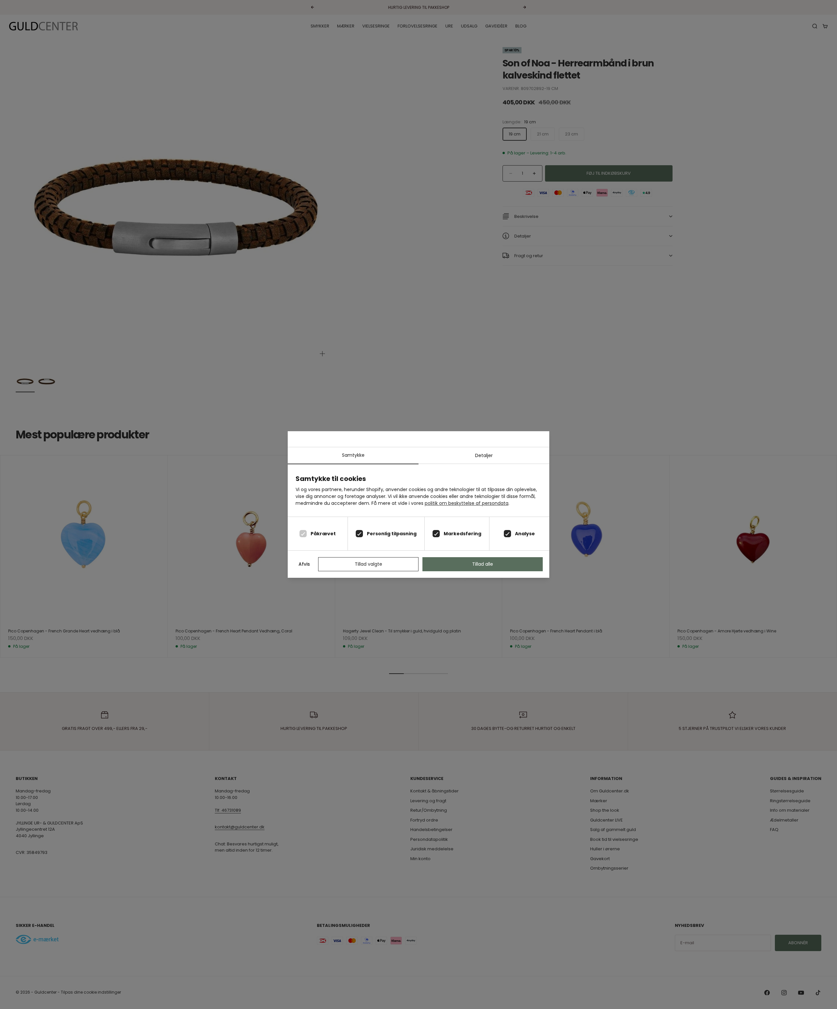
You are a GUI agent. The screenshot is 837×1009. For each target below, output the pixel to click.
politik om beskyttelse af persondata (466, 503)
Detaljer (484, 455)
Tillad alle (482, 564)
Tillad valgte (368, 564)
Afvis (304, 564)
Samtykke (353, 455)
